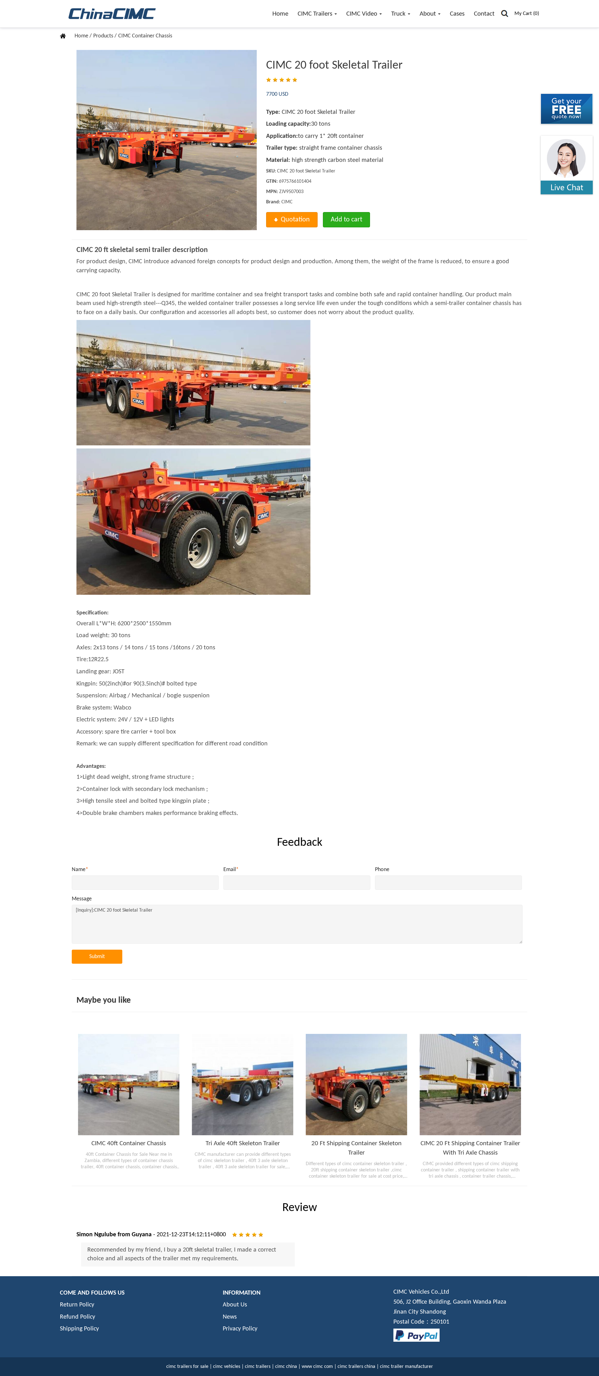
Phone (382, 870)
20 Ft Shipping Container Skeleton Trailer (356, 1148)
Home (280, 14)
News (230, 1317)
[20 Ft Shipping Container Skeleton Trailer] (356, 1084)
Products (103, 36)
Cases (457, 14)
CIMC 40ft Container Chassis (128, 1143)
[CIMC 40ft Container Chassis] (128, 1084)
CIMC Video (362, 14)
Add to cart (346, 219)
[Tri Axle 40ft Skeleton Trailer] (242, 1084)
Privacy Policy (240, 1329)
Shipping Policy (79, 1329)
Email (231, 870)
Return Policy (77, 1305)
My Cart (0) (526, 13)
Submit (97, 957)
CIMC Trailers (316, 14)
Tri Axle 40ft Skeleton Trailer (243, 1143)
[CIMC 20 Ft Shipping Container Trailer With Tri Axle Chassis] (470, 1084)
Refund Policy (77, 1317)
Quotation (295, 219)
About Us (235, 1305)
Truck (399, 14)
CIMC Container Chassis (145, 36)
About (428, 14)
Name (80, 870)
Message (82, 899)
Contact (484, 14)
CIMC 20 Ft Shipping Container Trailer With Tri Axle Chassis (470, 1148)
